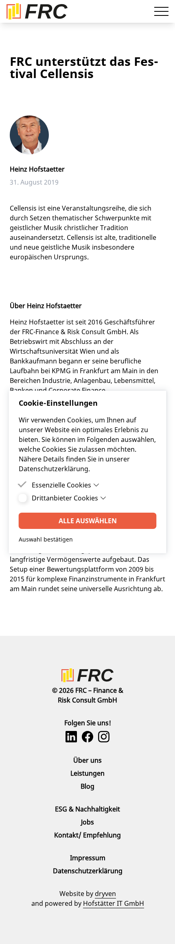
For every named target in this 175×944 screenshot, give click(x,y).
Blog (87, 786)
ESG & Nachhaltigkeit (87, 809)
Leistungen (87, 773)
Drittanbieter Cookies (65, 498)
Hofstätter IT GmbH (113, 903)
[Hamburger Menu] (161, 11)
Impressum (87, 857)
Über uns (87, 760)
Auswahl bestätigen (46, 539)
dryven (105, 893)
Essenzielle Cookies (61, 485)
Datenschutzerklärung (87, 870)
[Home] (87, 675)
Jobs (87, 822)
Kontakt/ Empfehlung (87, 835)
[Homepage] (37, 11)
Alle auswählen (88, 520)
